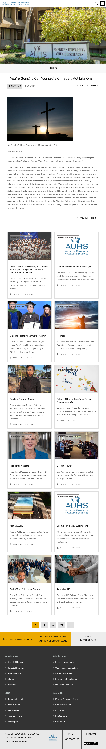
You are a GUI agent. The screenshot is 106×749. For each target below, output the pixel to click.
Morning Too (13, 721)
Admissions (59, 656)
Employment (61, 716)
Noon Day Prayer (15, 716)
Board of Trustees (63, 704)
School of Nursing (15, 662)
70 (61, 625)
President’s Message (20, 465)
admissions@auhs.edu (53, 640)
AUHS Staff (60, 710)
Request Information (64, 662)
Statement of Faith (16, 699)
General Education (16, 673)
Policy (72, 734)
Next (93, 85)
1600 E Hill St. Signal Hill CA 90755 (22, 733)
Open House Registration (66, 668)
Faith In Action (14, 704)
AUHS (53, 68)
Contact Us (60, 721)
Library (11, 679)
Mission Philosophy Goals (66, 699)
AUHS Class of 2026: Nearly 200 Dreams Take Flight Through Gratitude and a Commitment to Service (29, 269)
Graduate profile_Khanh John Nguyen (74, 266)
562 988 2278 (88, 640)
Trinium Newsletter (21, 237)
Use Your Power (64, 465)
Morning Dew (13, 710)
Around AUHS (16, 525)
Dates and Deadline (64, 684)
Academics (11, 656)
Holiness (61, 335)
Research (12, 684)
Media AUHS (16, 86)
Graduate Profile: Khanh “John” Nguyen (28, 335)
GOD (8, 693)
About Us (58, 693)
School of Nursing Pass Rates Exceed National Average (74, 400)
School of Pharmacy (16, 668)
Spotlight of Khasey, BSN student (72, 525)
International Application (66, 679)
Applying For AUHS (63, 673)
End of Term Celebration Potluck (25, 589)
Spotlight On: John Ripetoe (22, 399)
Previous (84, 85)
